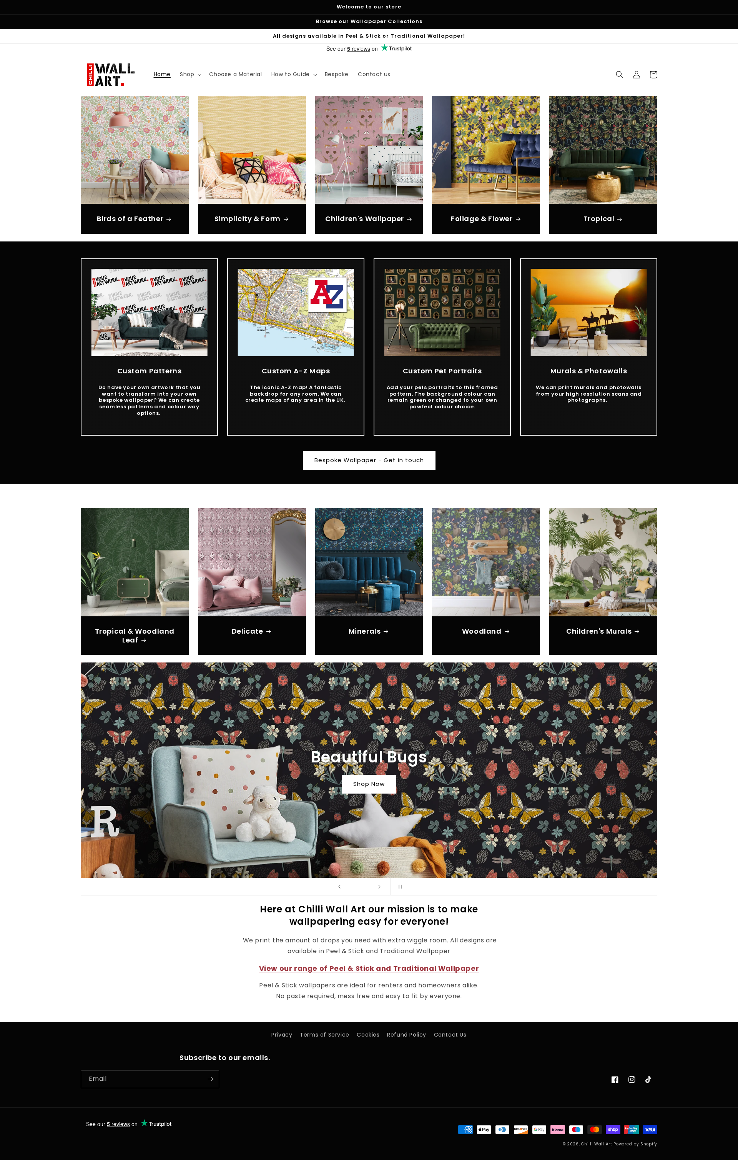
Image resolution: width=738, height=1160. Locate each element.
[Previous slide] (339, 886)
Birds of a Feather (130, 218)
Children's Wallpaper (364, 218)
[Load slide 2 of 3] (359, 886)
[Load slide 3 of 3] (367, 886)
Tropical (599, 218)
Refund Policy (406, 1035)
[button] (189, 74)
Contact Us (450, 1035)
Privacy (281, 1035)
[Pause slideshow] (398, 886)
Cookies (368, 1035)
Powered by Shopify (635, 1144)
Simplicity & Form (247, 218)
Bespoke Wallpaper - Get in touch (369, 460)
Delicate (247, 631)
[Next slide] (379, 886)
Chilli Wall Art (596, 1144)
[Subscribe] (210, 1079)
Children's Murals (599, 631)
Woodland (482, 631)
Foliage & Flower (482, 218)
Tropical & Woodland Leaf (135, 636)
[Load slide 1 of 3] (351, 886)
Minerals (365, 631)
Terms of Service (324, 1035)
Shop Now (369, 784)
